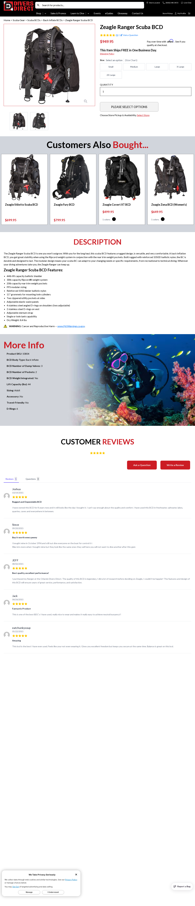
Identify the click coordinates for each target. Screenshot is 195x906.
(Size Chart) (131, 60)
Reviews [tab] (10, 479)
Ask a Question (142, 465)
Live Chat (187, 3)
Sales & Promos (58, 13)
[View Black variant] (114, 219)
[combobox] (92, 5)
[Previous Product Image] (15, 65)
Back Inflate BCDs (53, 20)
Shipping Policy (107, 53)
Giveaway (123, 13)
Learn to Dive (77, 13)
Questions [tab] (32, 479)
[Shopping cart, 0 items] (189, 13)
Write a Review (175, 465)
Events (97, 13)
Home (7, 20)
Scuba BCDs (34, 20)
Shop (38, 13)
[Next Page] (92, 121)
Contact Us (137, 13)
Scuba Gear (19, 20)
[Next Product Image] (84, 65)
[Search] (38, 5)
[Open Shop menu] (45, 13)
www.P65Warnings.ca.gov (71, 326)
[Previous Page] (6, 121)
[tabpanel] (97, 568)
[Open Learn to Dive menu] (88, 13)
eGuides (109, 13)
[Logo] (19, 9)
